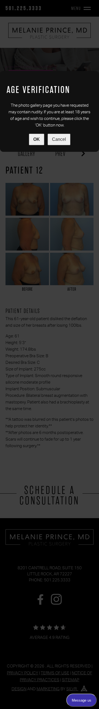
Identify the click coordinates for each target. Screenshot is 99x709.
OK (36, 139)
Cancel (59, 139)
